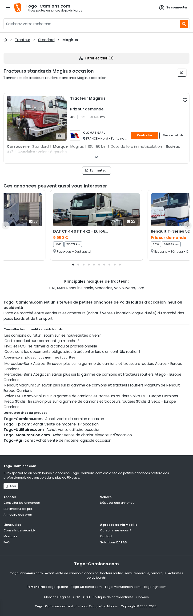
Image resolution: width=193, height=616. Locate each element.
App (12, 486)
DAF (52, 287)
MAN (61, 287)
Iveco (130, 287)
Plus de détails (172, 135)
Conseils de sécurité (19, 530)
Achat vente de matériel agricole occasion (73, 440)
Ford (140, 287)
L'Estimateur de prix (18, 509)
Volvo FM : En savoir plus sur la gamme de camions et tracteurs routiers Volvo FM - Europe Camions (91, 396)
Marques (10, 536)
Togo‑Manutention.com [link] (123, 587)
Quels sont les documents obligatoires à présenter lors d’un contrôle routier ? (72, 351)
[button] (73, 264)
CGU (86, 597)
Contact (106, 536)
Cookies (142, 597)
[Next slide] (187, 225)
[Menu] (8, 7)
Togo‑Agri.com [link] (155, 587)
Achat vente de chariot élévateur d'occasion (92, 435)
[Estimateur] (182, 73)
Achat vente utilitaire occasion (73, 429)
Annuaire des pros (18, 515)
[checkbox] (185, 100)
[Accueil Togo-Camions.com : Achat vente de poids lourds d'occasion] (5, 40)
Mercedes (103, 287)
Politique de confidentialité (113, 597)
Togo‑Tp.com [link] (58, 587)
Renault (73, 287)
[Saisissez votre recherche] (184, 24)
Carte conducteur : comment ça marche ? (41, 340)
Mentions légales (57, 597)
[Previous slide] (5, 225)
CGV (76, 597)
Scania (87, 287)
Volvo (119, 287)
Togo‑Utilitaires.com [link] (86, 587)
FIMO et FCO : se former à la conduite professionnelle (50, 346)
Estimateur (98, 170)
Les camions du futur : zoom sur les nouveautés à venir (52, 335)
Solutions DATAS (113, 542)
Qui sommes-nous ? (115, 530)
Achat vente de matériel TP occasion (66, 424)
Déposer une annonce (117, 503)
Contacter (144, 135)
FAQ (7, 542)
